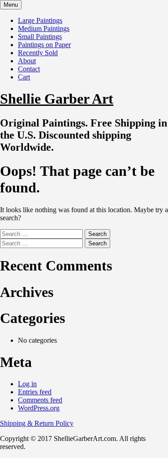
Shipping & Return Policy (36, 423)
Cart (24, 77)
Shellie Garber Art (56, 99)
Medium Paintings (43, 28)
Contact (29, 69)
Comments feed (40, 400)
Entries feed (35, 392)
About (27, 61)
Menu (11, 4)
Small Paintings (40, 36)
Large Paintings (40, 20)
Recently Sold (38, 53)
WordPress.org (39, 408)
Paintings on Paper (44, 44)
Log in (27, 384)
